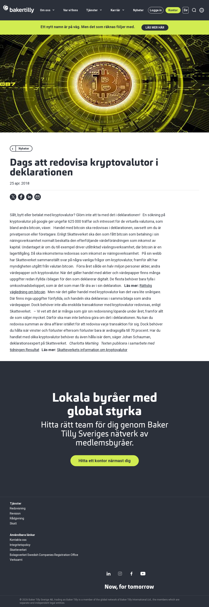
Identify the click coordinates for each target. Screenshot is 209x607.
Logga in (156, 10)
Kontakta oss (18, 539)
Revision (15, 513)
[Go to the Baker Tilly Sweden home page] (18, 10)
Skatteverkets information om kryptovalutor (92, 350)
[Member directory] (201, 10)
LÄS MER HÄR (155, 27)
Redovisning (18, 508)
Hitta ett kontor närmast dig (105, 460)
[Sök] (194, 10)
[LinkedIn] (108, 574)
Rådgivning (17, 518)
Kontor (173, 10)
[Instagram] (120, 574)
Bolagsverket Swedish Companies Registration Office (44, 554)
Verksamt (16, 559)
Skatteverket (18, 549)
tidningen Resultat (24, 350)
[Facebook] (131, 574)
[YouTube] (143, 574)
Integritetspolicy (20, 544)
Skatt (13, 523)
